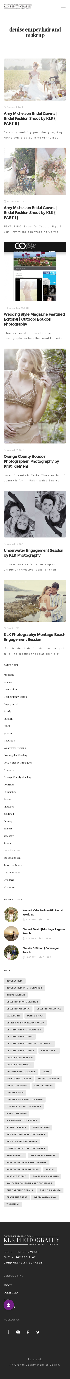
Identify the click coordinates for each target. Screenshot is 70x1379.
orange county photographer (26, 1148)
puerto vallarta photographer (27, 1162)
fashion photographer (21, 1071)
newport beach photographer (26, 1134)
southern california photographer (29, 1183)
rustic (50, 1169)
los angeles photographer (24, 1106)
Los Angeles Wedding (15, 755)
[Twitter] (38, 1332)
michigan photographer (22, 1120)
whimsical (13, 1204)
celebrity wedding (18, 1009)
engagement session (20, 1057)
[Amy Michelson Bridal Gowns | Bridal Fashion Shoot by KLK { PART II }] (35, 80)
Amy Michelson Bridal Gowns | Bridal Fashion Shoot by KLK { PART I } (30, 212)
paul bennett (15, 1155)
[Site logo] (18, 6)
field (46, 1071)
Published (9, 806)
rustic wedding (16, 1176)
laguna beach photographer (25, 1099)
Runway (8, 821)
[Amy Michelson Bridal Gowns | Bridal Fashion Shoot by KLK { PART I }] (35, 171)
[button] (8, 1304)
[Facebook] (8, 1332)
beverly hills (15, 981)
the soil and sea (12, 850)
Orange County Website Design (36, 1364)
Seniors (8, 828)
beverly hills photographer (24, 988)
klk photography (48, 1078)
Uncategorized (12, 872)
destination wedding (20, 1037)
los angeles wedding (15, 747)
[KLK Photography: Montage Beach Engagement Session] (35, 601)
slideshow (9, 835)
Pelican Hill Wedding (43, 1155)
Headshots (9, 740)
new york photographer (22, 1141)
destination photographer (24, 1030)
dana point (13, 1016)
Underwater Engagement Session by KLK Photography (33, 553)
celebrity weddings (49, 1009)
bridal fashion (16, 995)
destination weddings (20, 1050)
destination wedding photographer (29, 1044)
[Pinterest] (28, 1332)
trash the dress (17, 1197)
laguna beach (15, 1092)
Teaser (7, 843)
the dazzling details (20, 1190)
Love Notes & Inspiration (18, 762)
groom (8, 733)
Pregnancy (10, 791)
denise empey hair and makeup (25, 1023)
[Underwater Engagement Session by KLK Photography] (35, 514)
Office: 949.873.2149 (20, 1257)
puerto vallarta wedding (23, 1169)
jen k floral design (19, 1078)
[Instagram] (18, 1332)
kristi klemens (43, 1085)
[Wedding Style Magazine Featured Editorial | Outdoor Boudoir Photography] (35, 271)
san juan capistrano (46, 1176)
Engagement (11, 704)
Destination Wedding (15, 696)
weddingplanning (45, 1197)
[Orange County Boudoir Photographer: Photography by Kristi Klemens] (35, 396)
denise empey (35, 1016)
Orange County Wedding (17, 777)
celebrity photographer (22, 1002)
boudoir (8, 682)
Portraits (9, 784)
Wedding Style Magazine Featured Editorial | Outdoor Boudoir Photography (34, 319)
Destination (10, 689)
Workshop (9, 887)
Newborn (9, 770)
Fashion (8, 718)
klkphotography (17, 1085)
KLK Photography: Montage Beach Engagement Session (34, 637)
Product (8, 799)
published (9, 813)
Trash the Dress (13, 865)
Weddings (9, 879)
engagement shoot (19, 1064)
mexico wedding (17, 1113)
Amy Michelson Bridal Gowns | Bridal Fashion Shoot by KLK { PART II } (30, 118)
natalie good (41, 1127)
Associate (9, 674)
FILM (7, 726)
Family (7, 711)
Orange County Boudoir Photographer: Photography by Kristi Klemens (31, 461)
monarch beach (16, 1127)
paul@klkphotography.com (23, 1262)
